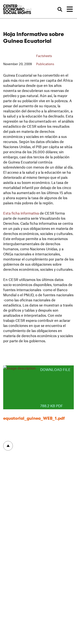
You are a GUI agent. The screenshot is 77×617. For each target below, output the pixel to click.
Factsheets (44, 56)
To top (8, 446)
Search (59, 9)
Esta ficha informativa (21, 213)
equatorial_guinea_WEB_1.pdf (34, 418)
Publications (45, 64)
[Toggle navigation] (69, 9)
